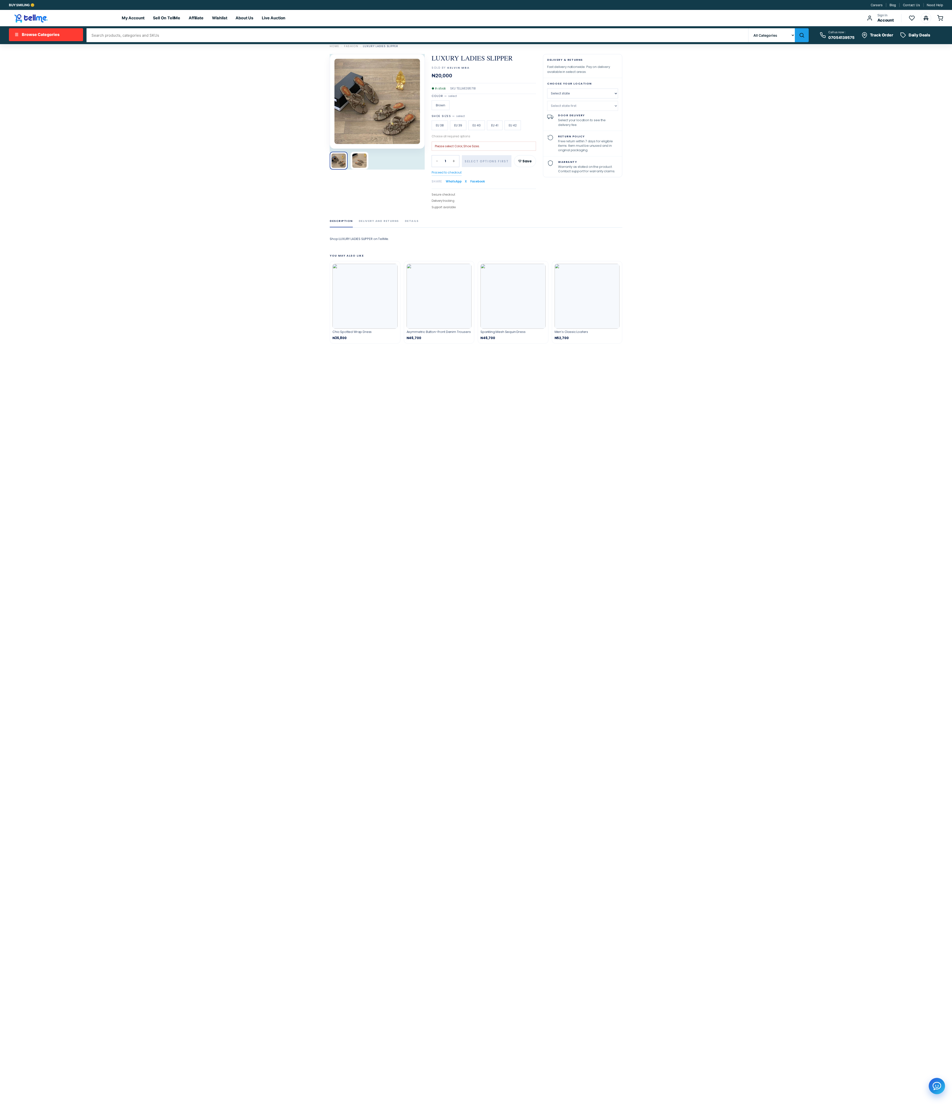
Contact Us (911, 5)
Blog (893, 5)
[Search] (802, 35)
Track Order (881, 34)
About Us (244, 17)
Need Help (935, 5)
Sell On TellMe (166, 17)
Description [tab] (341, 221)
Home (334, 46)
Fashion (351, 46)
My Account (133, 17)
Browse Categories (37, 34)
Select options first (487, 161)
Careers (877, 5)
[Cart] (940, 18)
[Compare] (926, 18)
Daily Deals (919, 34)
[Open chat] (937, 1086)
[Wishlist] (912, 18)
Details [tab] (412, 221)
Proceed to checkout (447, 172)
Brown (440, 105)
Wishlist (219, 17)
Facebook (477, 181)
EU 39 (458, 125)
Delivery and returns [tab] (379, 221)
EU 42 (513, 125)
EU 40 (477, 125)
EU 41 (494, 125)
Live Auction (273, 17)
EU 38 (440, 125)
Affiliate (196, 17)
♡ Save (525, 161)
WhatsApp (454, 181)
